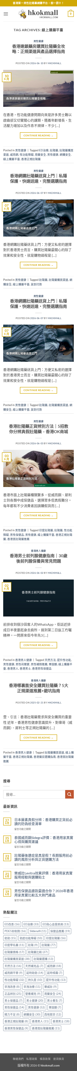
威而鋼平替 (13, 972)
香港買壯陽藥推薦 (18, 539)
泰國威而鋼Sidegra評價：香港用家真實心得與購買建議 (43, 840)
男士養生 (54, 1000)
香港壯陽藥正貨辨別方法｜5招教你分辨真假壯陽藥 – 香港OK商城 (38, 429)
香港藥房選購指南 (45, 756)
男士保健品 (13, 1000)
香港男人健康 (38, 550)
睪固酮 (53, 664)
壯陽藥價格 (14, 952)
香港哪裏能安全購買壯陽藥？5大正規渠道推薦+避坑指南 (38, 688)
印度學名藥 (14, 945)
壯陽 (33, 945)
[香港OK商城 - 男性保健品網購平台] (38, 13)
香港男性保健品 (42, 668)
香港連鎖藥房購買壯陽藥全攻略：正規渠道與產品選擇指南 (38, 49)
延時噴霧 (54, 972)
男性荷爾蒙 (23, 664)
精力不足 (12, 1014)
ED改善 (12, 924)
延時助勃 (34, 972)
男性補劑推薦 (39, 664)
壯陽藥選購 (43, 959)
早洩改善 (12, 986)
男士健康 (34, 1000)
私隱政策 (31, 1059)
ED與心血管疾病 (56, 924)
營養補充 (32, 993)
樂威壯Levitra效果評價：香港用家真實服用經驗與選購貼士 (43, 875)
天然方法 (50, 660)
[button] (5, 14)
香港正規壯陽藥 (31, 159)
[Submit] (69, 794)
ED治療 (44, 150)
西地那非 (52, 1014)
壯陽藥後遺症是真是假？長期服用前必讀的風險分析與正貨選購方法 (43, 857)
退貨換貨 (58, 1059)
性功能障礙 (27, 154)
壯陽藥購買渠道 (58, 279)
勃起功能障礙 (31, 938)
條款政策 (45, 1059)
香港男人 (12, 668)
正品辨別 (12, 993)
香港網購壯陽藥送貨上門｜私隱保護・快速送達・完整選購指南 (38, 178)
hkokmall (54, 63)
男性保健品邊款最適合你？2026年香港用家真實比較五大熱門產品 (43, 893)
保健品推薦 (60, 931)
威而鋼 (14, 154)
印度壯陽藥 (46, 530)
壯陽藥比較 (38, 952)
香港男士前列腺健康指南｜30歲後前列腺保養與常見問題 (38, 558)
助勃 (10, 938)
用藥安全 (40, 154)
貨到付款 (36, 284)
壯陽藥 (54, 150)
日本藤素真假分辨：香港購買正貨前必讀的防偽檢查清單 (43, 822)
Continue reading (39, 135)
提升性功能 (64, 660)
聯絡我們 (18, 1059)
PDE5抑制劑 (15, 931)
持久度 (35, 979)
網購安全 (65, 154)
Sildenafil (38, 931)
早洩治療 (32, 986)
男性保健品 (17, 534)
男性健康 (38, 41)
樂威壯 (50, 986)
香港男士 (25, 668)
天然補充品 (34, 966)
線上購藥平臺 (11, 159)
